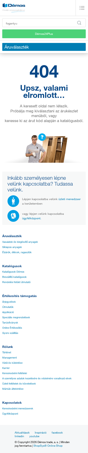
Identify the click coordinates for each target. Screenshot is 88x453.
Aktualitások (22, 432)
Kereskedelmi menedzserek (17, 408)
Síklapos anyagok (12, 247)
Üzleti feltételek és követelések (19, 383)
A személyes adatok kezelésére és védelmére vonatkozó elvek (37, 378)
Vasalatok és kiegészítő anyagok (20, 241)
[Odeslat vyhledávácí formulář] (79, 23)
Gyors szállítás (10, 333)
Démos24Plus (44, 33)
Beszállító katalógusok (14, 276)
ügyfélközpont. (31, 218)
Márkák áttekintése (12, 388)
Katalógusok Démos (13, 271)
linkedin (19, 436)
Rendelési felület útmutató (16, 282)
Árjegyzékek (9, 301)
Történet (6, 352)
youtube (34, 436)
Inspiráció (40, 432)
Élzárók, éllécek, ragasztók (17, 252)
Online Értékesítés (12, 327)
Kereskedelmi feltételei (14, 373)
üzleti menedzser (69, 199)
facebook (57, 432)
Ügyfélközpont (10, 413)
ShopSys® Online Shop (48, 445)
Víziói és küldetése (12, 362)
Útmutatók (8, 307)
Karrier (6, 368)
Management (9, 357)
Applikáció (8, 312)
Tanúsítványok (10, 322)
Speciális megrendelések (16, 317)
